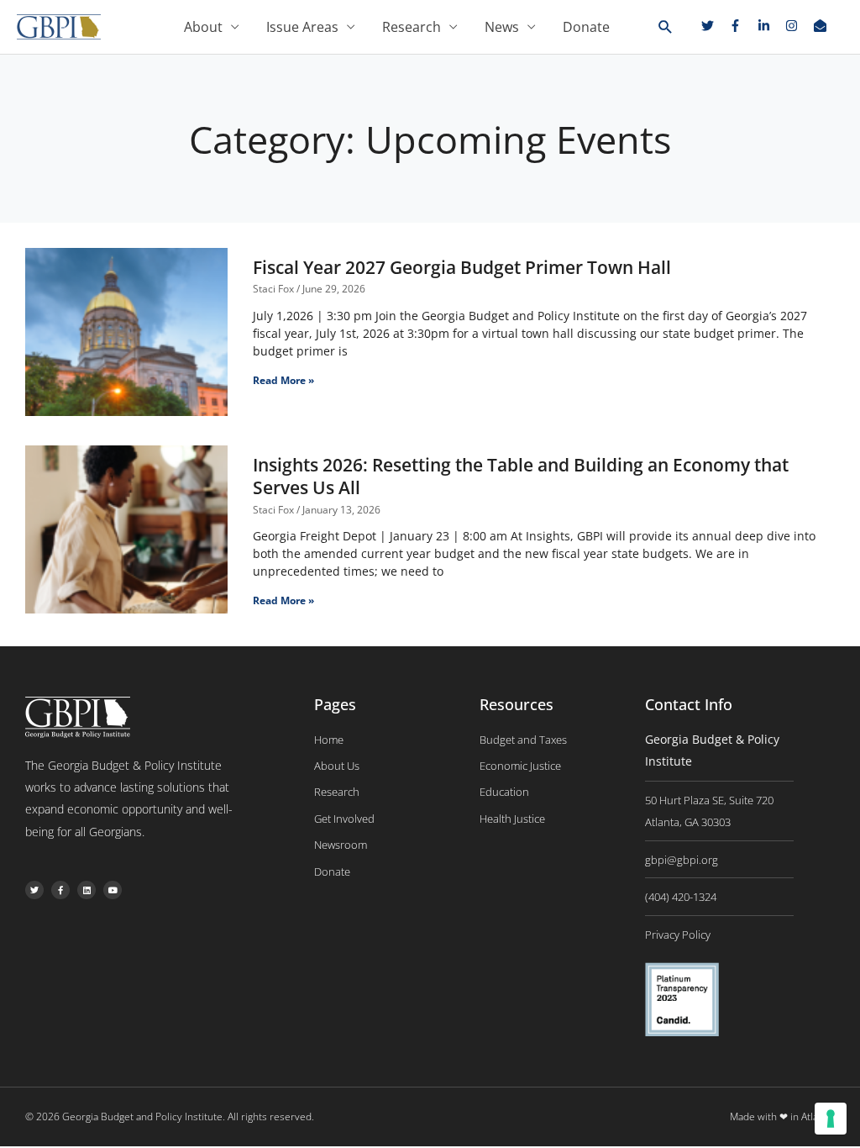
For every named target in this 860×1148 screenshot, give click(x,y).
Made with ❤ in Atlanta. (782, 1116)
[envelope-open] (822, 25)
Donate (586, 27)
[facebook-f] (741, 25)
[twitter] (713, 25)
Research (411, 27)
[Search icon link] (665, 27)
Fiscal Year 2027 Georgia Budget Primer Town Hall (462, 267)
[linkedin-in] (770, 25)
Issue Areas (302, 27)
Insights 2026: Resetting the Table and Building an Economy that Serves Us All (521, 476)
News (502, 27)
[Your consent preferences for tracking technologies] (831, 1119)
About (203, 27)
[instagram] (797, 25)
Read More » (283, 380)
